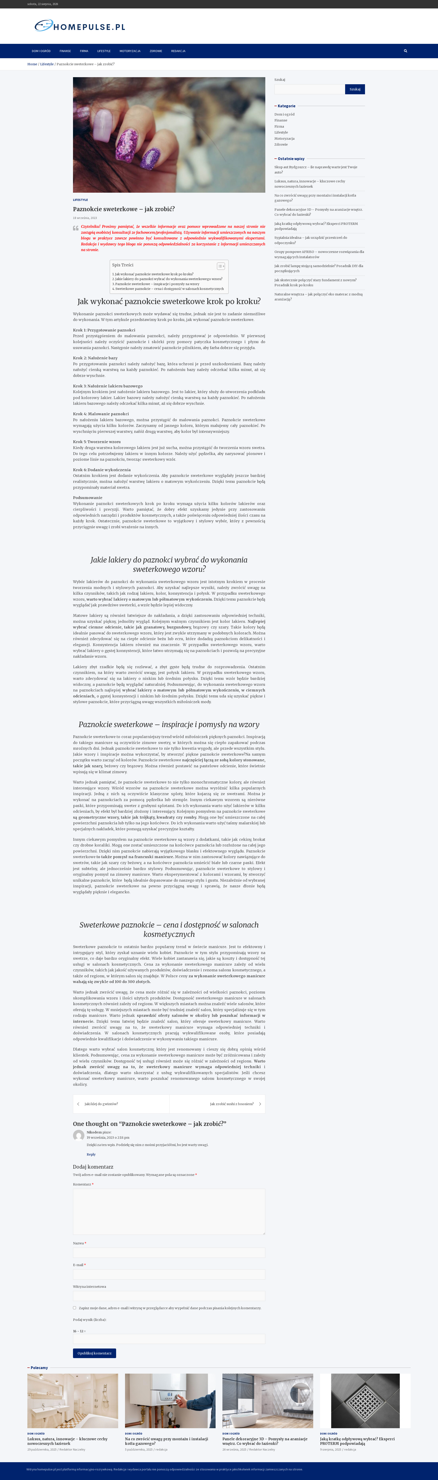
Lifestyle (104, 51)
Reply (91, 1154)
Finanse (65, 51)
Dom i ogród (41, 51)
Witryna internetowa (89, 1287)
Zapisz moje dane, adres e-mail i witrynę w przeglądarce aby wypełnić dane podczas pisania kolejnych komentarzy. (170, 1308)
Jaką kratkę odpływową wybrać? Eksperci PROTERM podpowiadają (357, 1441)
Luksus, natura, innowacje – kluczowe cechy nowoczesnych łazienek (67, 1441)
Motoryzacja (130, 51)
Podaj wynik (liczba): (89, 1320)
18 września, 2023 (85, 218)
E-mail (79, 1265)
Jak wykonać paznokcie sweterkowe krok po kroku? (154, 274)
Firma (84, 51)
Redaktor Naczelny (72, 1449)
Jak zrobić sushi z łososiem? (232, 1104)
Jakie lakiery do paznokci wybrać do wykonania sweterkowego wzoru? (168, 279)
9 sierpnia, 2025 (330, 1449)
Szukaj (279, 80)
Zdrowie (156, 51)
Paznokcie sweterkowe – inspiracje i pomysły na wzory (157, 284)
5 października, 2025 (139, 1449)
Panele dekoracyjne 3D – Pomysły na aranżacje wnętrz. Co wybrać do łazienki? (265, 1441)
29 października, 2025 (42, 1449)
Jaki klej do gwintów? (101, 1104)
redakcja (161, 1449)
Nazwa (79, 1243)
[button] (219, 267)
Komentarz (83, 1184)
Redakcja (178, 51)
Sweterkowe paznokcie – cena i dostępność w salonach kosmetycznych (169, 289)
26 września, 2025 (234, 1449)
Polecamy (39, 1367)
